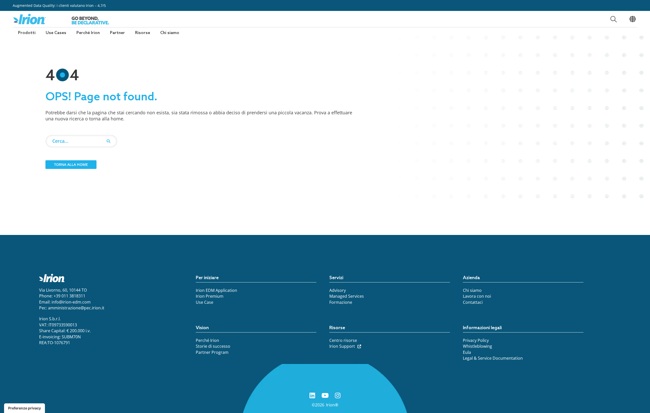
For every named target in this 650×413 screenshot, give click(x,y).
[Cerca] (108, 141)
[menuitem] (26, 32)
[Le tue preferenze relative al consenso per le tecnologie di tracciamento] (24, 408)
